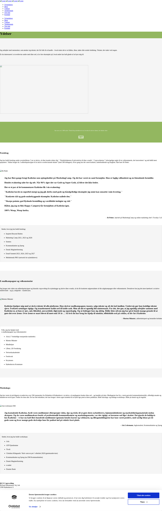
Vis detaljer (33, 507)
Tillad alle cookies (143, 495)
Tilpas (142, 502)
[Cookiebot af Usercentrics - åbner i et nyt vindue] (14, 506)
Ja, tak (81, 137)
